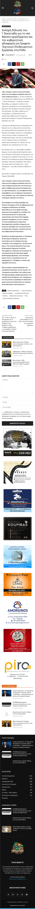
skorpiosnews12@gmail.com (17, 879)
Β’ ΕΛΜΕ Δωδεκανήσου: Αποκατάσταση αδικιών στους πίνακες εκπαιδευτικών (22, 704)
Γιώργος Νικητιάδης (26, 290)
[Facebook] (9, 64)
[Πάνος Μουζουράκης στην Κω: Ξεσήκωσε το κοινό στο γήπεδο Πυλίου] (6, 829)
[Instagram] (13, 894)
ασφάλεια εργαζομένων (13, 290)
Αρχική (4, 19)
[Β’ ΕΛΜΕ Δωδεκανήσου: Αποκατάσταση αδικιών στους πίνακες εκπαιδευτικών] (6, 704)
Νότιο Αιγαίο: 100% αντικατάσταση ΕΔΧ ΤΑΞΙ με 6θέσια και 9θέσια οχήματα (21, 362)
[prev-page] (3, 369)
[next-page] (6, 369)
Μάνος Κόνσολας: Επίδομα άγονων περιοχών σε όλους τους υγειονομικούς (23, 343)
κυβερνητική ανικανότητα (16, 295)
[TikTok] (17, 894)
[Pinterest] (18, 64)
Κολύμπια (5, 295)
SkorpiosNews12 (10, 55)
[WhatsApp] (22, 64)
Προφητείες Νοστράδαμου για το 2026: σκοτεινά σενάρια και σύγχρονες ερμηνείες (25, 321)
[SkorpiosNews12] (3, 55)
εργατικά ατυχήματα (8, 293)
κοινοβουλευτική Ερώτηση (22, 293)
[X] (14, 64)
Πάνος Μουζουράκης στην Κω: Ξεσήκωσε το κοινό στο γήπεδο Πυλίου (22, 828)
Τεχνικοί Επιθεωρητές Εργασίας (11, 298)
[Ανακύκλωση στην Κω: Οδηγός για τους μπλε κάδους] (6, 714)
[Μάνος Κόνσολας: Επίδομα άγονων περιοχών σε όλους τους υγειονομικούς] (6, 344)
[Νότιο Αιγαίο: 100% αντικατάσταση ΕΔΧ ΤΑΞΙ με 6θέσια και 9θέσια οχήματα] (6, 363)
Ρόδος (26, 295)
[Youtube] (26, 894)
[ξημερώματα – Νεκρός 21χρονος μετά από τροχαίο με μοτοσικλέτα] (6, 354)
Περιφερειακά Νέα (12, 19)
